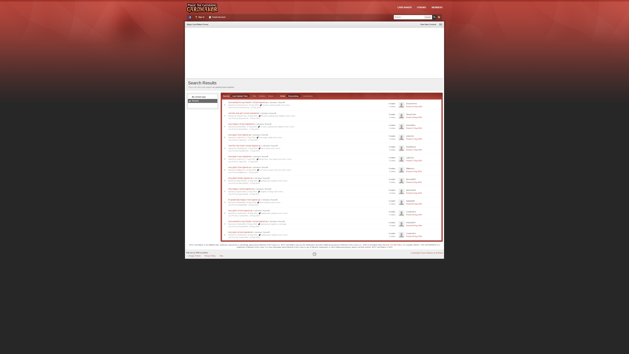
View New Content (428, 24)
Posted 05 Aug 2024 (414, 204)
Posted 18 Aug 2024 (414, 117)
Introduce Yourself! (277, 102)
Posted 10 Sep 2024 (414, 107)
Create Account (219, 17)
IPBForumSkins (202, 253)
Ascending (308, 96)
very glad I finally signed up (240, 178)
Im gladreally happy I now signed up (244, 200)
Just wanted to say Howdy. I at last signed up (248, 221)
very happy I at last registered (241, 124)
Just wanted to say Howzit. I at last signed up (248, 102)
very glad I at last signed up (240, 210)
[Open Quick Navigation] (440, 24)
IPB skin (189, 253)
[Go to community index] (202, 6)
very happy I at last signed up (241, 189)
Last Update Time (240, 96)
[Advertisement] (314, 54)
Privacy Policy (210, 256)
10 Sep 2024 (256, 107)
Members (437, 7)
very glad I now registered (239, 156)
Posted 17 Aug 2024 (414, 128)
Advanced (439, 17)
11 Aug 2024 (253, 172)
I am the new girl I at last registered (243, 113)
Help (221, 256)
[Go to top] (314, 254)
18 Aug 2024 (255, 118)
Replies (262, 96)
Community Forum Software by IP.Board (427, 253)
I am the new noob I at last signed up (244, 146)
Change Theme (194, 256)
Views (270, 96)
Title (254, 96)
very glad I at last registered (240, 232)
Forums (421, 7)
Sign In (201, 17)
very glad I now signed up (239, 135)
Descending (293, 96)
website (368, 247)
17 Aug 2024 (254, 129)
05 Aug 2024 (253, 205)
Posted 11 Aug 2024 (414, 171)
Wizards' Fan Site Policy (392, 245)
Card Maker (404, 7)
